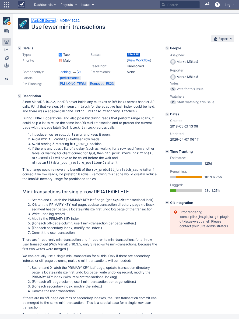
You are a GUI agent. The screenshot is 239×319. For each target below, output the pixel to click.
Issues (85, 5)
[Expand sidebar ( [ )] (6, 79)
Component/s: (33, 72)
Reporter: (177, 70)
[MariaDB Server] (6, 21)
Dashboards (43, 5)
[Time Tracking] (167, 151)
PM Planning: (32, 84)
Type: (26, 55)
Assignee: (177, 55)
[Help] (217, 4)
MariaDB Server (43, 20)
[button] (6, 4)
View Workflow (139, 60)
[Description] (19, 96)
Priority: (28, 60)
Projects (66, 5)
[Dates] (167, 114)
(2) (79, 72)
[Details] (19, 48)
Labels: (27, 78)
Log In (229, 5)
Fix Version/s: (101, 72)
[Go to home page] (21, 4)
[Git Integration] (167, 202)
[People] (167, 48)
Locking (65, 72)
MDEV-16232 (70, 20)
